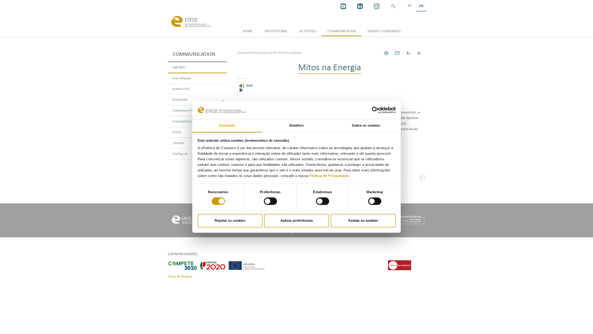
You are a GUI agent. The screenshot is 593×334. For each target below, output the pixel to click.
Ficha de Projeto (180, 277)
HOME (248, 31)
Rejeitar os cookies (229, 220)
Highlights (179, 67)
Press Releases (182, 78)
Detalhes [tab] (296, 125)
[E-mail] (397, 53)
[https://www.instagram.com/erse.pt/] (377, 6)
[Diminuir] (419, 53)
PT (410, 6)
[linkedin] (360, 6)
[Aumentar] (408, 53)
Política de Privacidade (329, 176)
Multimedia (180, 100)
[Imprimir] (386, 53)
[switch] (270, 201)
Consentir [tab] (227, 125)
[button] (393, 6)
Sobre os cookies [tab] (366, 125)
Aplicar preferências (296, 220)
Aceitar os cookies (363, 220)
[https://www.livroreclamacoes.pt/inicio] (399, 265)
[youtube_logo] (343, 6)
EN (421, 6)
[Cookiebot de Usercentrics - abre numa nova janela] (375, 110)
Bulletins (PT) (181, 89)
